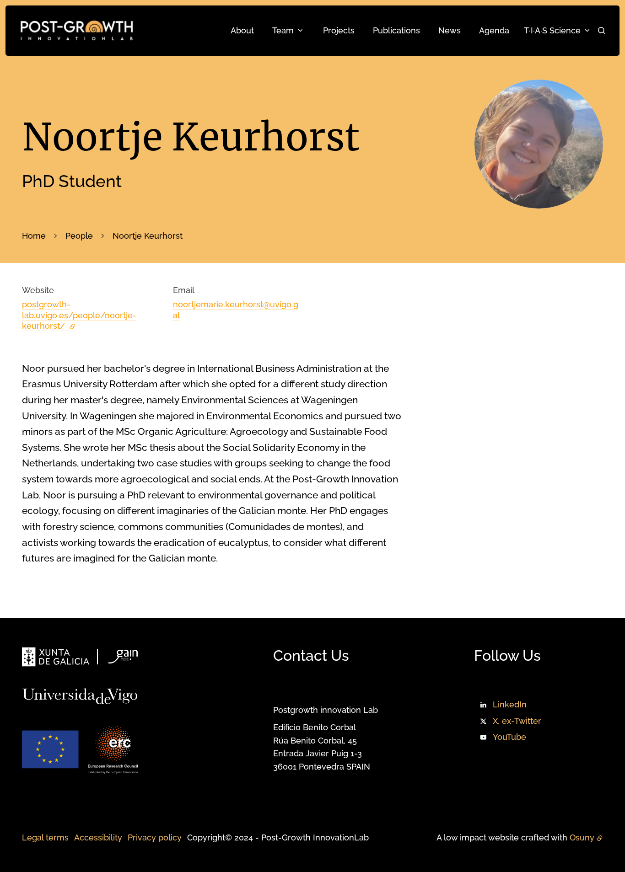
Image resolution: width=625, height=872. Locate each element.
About (242, 30)
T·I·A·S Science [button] (552, 30)
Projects (339, 30)
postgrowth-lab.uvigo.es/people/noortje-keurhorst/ (79, 315)
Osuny (582, 837)
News (449, 30)
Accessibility (98, 837)
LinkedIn (510, 704)
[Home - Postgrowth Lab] (76, 30)
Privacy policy (155, 837)
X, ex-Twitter (517, 721)
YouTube (509, 737)
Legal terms (45, 837)
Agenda (494, 30)
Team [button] (283, 30)
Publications (396, 30)
